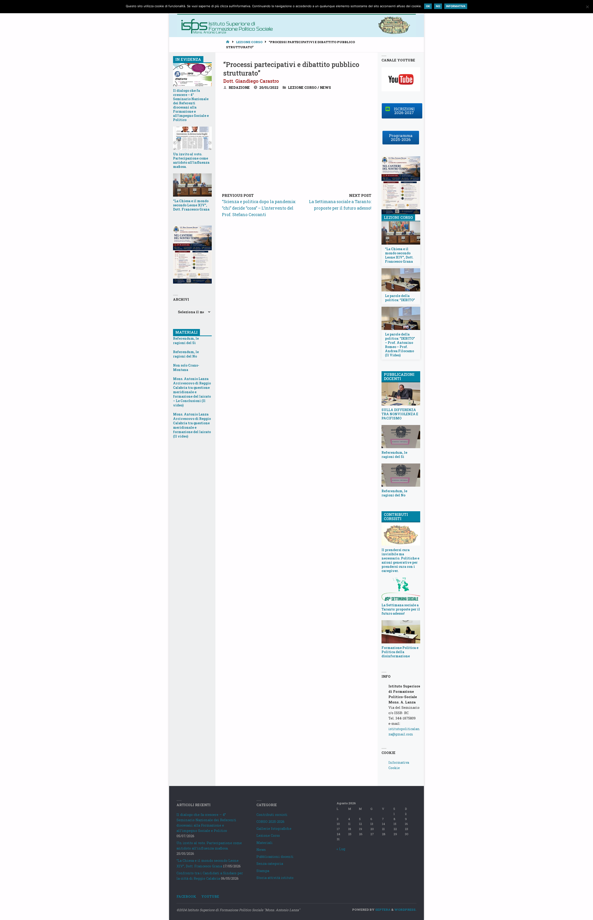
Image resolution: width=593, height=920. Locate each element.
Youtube (210, 896)
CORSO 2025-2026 (270, 821)
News (325, 87)
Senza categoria (269, 863)
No (438, 6)
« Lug (341, 849)
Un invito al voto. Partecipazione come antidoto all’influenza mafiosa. (191, 160)
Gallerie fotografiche (273, 828)
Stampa (262, 871)
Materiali (264, 842)
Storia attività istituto (274, 877)
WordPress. (405, 909)
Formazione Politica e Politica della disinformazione (400, 652)
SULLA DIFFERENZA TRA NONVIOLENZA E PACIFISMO (400, 414)
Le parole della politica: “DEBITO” (400, 298)
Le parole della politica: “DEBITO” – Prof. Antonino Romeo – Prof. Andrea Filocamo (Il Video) (400, 344)
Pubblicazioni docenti (274, 856)
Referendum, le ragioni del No (186, 354)
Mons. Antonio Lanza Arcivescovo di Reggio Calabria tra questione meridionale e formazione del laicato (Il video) (192, 425)
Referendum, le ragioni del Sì (186, 340)
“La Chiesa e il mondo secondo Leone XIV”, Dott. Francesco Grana (191, 205)
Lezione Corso (249, 42)
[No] (587, 6)
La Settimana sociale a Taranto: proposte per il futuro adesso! (401, 609)
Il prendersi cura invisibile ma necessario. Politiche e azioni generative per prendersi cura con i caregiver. (400, 560)
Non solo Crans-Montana (186, 367)
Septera (383, 909)
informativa (455, 6)
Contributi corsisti (271, 814)
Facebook (186, 896)
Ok (428, 6)
